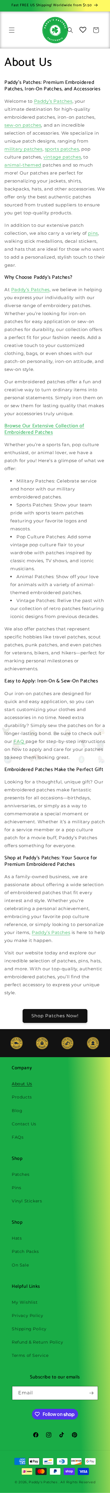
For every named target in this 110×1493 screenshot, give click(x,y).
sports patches (62, 149)
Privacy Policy (27, 1315)
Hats (17, 1238)
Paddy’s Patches (53, 101)
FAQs (17, 1137)
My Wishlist (25, 1302)
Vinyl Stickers (27, 1201)
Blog (17, 1110)
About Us (22, 1083)
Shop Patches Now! (55, 1015)
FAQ (19, 741)
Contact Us (24, 1124)
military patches (23, 149)
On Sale (20, 1265)
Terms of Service (30, 1355)
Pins (16, 1187)
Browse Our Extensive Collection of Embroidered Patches (44, 429)
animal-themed (22, 165)
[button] (11, 30)
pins (93, 233)
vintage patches (62, 157)
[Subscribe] (91, 1393)
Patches (20, 1174)
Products (22, 1097)
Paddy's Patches (43, 1482)
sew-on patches (22, 125)
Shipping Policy (29, 1328)
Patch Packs (25, 1251)
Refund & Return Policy (37, 1342)
